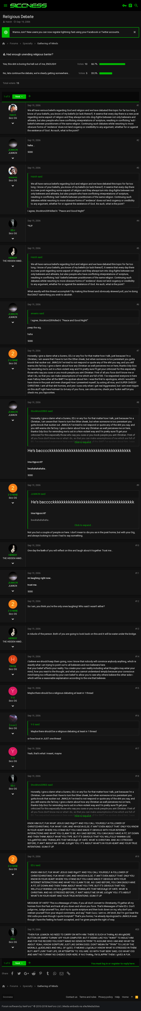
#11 (137, 573)
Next (18, 96)
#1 (138, 105)
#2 (138, 140)
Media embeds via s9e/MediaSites (81, 1006)
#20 (137, 929)
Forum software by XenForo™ (31, 1006)
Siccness (8, 997)
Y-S (13, 697)
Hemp (13, 666)
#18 (137, 776)
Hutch (9, 21)
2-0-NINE (13, 360)
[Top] (132, 997)
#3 (138, 168)
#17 (137, 748)
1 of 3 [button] (7, 96)
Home (125, 997)
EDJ (13, 230)
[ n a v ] (12, 725)
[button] (5, 5)
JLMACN (13, 149)
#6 (138, 304)
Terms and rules (87, 997)
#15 (137, 688)
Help (117, 997)
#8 (138, 402)
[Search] (136, 5)
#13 (137, 629)
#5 (138, 248)
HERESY (12, 257)
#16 (137, 715)
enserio (13, 177)
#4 (138, 220)
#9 (138, 485)
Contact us (71, 997)
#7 (138, 350)
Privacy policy (105, 997)
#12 (137, 601)
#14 (137, 656)
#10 (137, 545)
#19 (137, 856)
